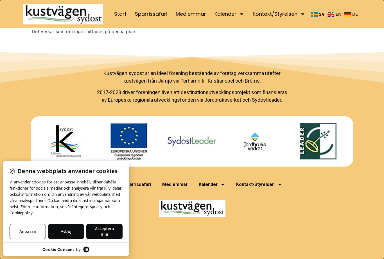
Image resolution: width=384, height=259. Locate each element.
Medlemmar (191, 13)
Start (120, 13)
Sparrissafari (151, 13)
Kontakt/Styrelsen (275, 13)
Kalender (225, 13)
